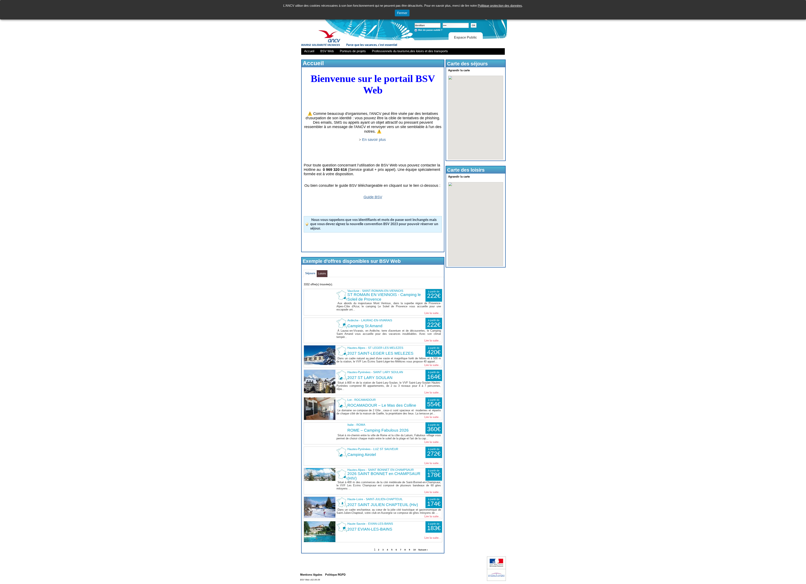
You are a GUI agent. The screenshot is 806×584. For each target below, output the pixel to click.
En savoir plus (374, 140)
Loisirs (322, 273)
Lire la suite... (432, 313)
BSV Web (327, 51)
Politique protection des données (500, 5)
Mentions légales (311, 574)
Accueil (309, 51)
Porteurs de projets (353, 51)
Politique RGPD (335, 574)
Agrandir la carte (459, 70)
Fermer (402, 13)
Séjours (310, 273)
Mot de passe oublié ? (430, 30)
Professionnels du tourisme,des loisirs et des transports (410, 51)
